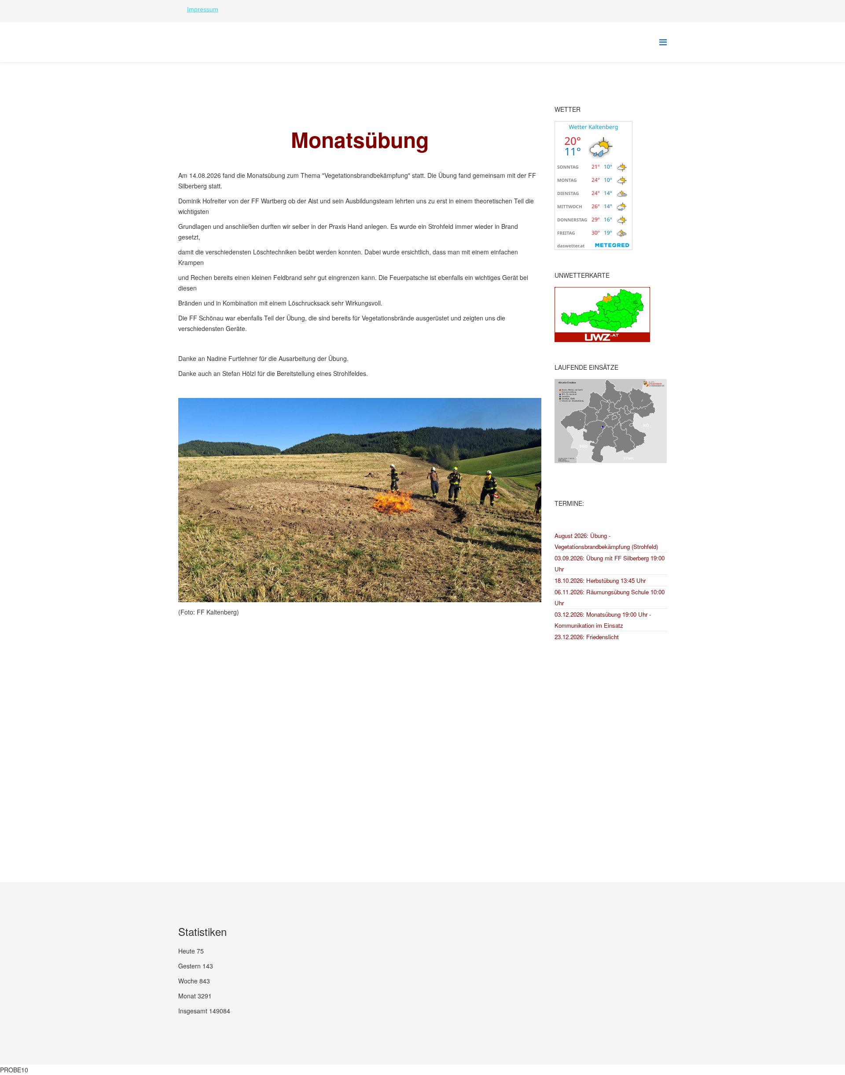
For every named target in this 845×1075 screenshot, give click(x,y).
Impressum (202, 9)
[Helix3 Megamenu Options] (663, 41)
